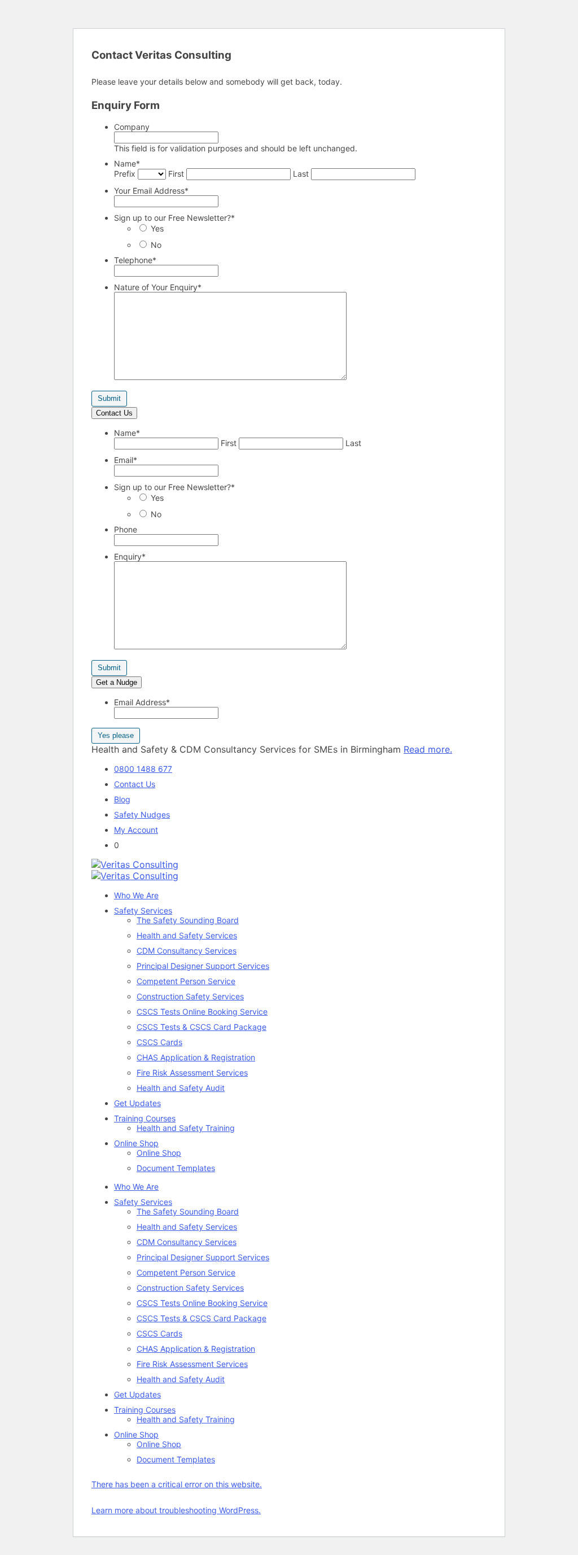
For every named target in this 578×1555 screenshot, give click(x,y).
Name (127, 163)
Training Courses (145, 1118)
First (176, 173)
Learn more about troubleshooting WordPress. (176, 1510)
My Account (136, 830)
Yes (157, 228)
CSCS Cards (159, 1042)
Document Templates (176, 1168)
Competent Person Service (186, 981)
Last (301, 173)
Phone (125, 529)
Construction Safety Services (190, 996)
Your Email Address (151, 190)
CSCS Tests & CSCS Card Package (201, 1027)
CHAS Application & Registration (196, 1057)
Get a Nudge (116, 682)
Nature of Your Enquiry (158, 287)
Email (125, 460)
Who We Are (136, 895)
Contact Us (114, 413)
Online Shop (136, 1143)
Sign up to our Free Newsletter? (174, 217)
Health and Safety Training (186, 1128)
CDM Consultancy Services (187, 950)
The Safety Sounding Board (188, 920)
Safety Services (143, 910)
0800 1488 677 (143, 769)
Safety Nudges (142, 814)
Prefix (124, 173)
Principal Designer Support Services (203, 966)
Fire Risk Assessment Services (192, 1072)
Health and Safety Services (187, 935)
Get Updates (137, 1103)
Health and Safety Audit (181, 1088)
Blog (122, 799)
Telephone (135, 260)
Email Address (142, 702)
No (156, 245)
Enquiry (130, 556)
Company (132, 127)
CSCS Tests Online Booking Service (202, 1011)
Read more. (428, 749)
